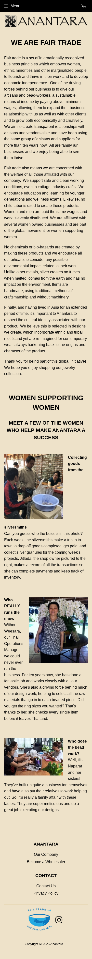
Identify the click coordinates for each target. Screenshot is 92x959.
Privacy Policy (46, 893)
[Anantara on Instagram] (59, 921)
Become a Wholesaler (46, 862)
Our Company (46, 854)
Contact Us (46, 886)
